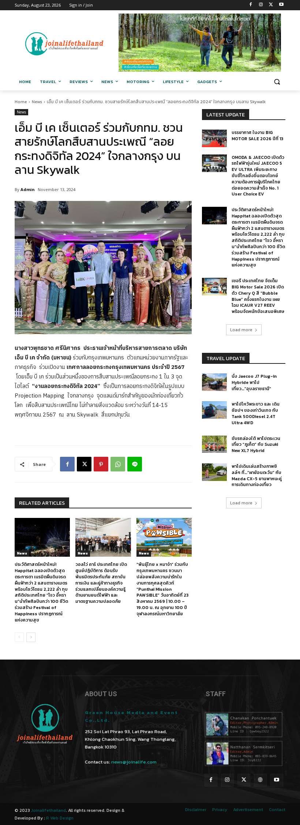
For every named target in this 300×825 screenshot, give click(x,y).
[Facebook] (251, 5)
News (37, 101)
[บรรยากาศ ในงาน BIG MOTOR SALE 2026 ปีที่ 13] (214, 138)
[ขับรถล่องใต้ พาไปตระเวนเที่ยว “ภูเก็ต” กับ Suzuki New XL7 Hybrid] (214, 444)
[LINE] (134, 464)
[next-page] (30, 637)
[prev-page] (19, 637)
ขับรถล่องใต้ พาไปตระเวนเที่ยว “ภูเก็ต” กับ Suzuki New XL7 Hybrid (256, 444)
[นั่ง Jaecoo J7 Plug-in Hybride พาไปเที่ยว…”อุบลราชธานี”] (214, 382)
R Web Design (60, 818)
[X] (271, 5)
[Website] (260, 780)
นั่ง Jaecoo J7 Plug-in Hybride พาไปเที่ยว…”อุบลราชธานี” (254, 382)
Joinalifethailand (48, 810)
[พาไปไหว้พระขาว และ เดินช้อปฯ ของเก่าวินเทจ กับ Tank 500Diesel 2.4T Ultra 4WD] (214, 410)
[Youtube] (281, 5)
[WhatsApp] (117, 464)
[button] (276, 81)
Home (21, 101)
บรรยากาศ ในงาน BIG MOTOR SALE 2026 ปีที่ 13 (257, 135)
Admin (27, 189)
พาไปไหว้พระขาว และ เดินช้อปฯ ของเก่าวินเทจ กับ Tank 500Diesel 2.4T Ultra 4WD (256, 413)
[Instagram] (261, 5)
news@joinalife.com (134, 761)
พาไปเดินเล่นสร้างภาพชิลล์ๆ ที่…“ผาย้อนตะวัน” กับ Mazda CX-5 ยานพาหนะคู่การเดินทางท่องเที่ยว (257, 475)
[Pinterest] (101, 464)
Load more (241, 329)
